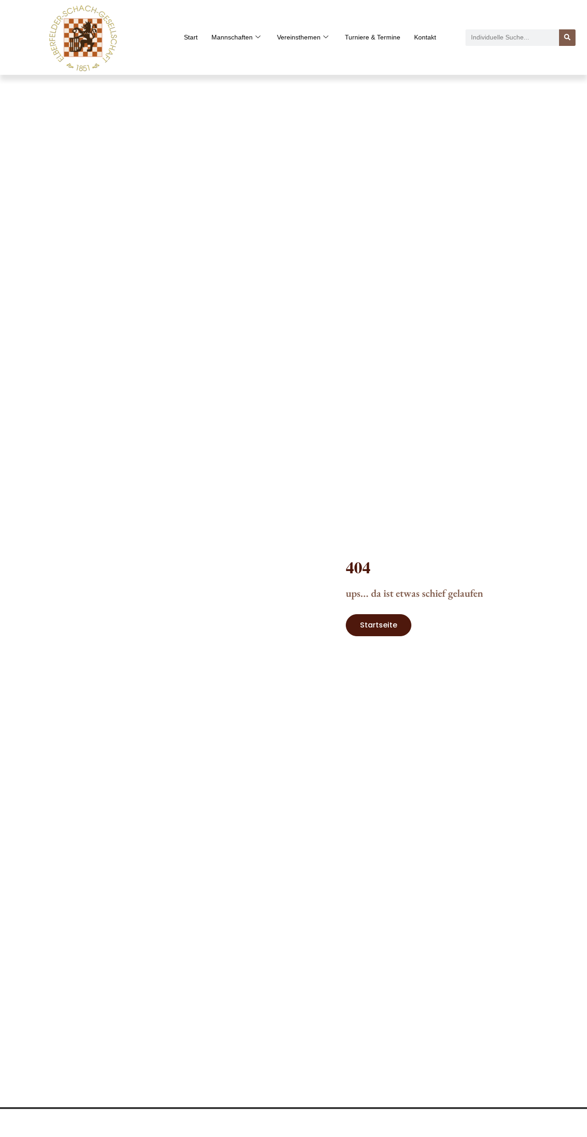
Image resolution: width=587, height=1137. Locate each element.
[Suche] (567, 37)
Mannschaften (232, 37)
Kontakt (425, 37)
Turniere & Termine (372, 37)
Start (191, 37)
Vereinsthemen (299, 37)
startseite (378, 625)
